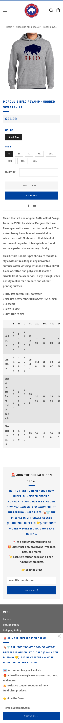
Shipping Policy (12, 630)
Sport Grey (13, 137)
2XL (51, 153)
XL (39, 153)
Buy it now (31, 195)
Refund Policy (11, 625)
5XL (35, 161)
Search (7, 619)
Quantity (10, 172)
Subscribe (30, 590)
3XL (10, 161)
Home (9, 27)
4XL (23, 161)
